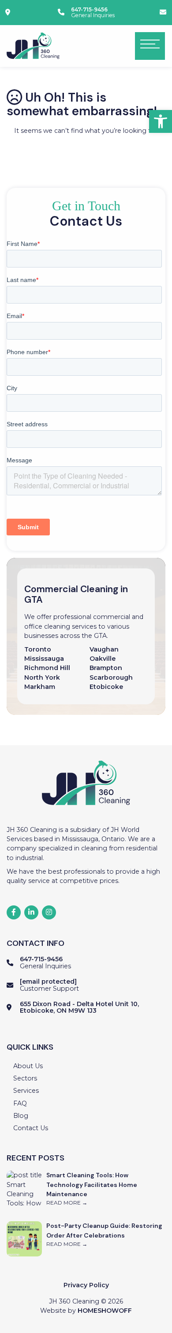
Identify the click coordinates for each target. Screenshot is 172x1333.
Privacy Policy (86, 1285)
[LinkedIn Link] (31, 912)
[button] (160, 121)
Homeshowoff (105, 1311)
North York (42, 677)
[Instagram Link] (49, 912)
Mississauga (44, 659)
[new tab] (9, 12)
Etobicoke (107, 687)
